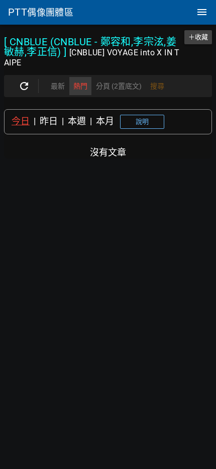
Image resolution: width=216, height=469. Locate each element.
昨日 (49, 121)
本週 (77, 121)
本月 (105, 121)
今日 (21, 121)
